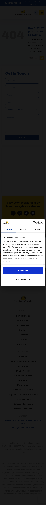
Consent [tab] (8, 229)
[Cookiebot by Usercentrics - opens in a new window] (33, 222)
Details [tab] (23, 229)
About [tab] (37, 229)
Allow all (23, 270)
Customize (21, 280)
